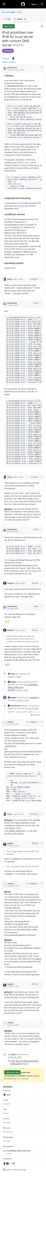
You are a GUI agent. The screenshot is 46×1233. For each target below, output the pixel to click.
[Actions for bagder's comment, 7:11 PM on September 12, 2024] (41, 984)
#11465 (21, 206)
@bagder (8, 509)
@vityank (8, 820)
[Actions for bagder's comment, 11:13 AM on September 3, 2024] (41, 630)
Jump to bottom (8, 62)
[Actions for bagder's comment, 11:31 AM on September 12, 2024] (41, 843)
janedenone (12, 67)
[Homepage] (23, 4)
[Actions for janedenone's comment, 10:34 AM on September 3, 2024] (41, 606)
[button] (38, 106)
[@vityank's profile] (4, 722)
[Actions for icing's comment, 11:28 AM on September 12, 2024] (41, 814)
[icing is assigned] (13, 58)
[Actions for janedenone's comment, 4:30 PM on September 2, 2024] (41, 303)
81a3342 (11, 700)
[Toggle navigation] (4, 4)
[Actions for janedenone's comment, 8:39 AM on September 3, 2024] (41, 529)
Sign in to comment (20, 1078)
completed (33, 697)
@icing (7, 891)
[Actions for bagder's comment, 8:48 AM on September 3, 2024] (41, 583)
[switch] (7, 621)
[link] (11, 673)
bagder (10, 583)
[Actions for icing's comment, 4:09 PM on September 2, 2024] (41, 279)
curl (7, 12)
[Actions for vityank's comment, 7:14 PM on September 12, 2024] (41, 1022)
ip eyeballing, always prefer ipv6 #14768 (23, 687)
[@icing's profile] (4, 279)
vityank (10, 722)
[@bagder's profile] (4, 583)
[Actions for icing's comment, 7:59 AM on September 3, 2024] (41, 477)
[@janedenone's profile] (4, 68)
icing (9, 279)
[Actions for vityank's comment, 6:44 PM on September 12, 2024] (41, 883)
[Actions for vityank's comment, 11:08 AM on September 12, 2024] (41, 722)
